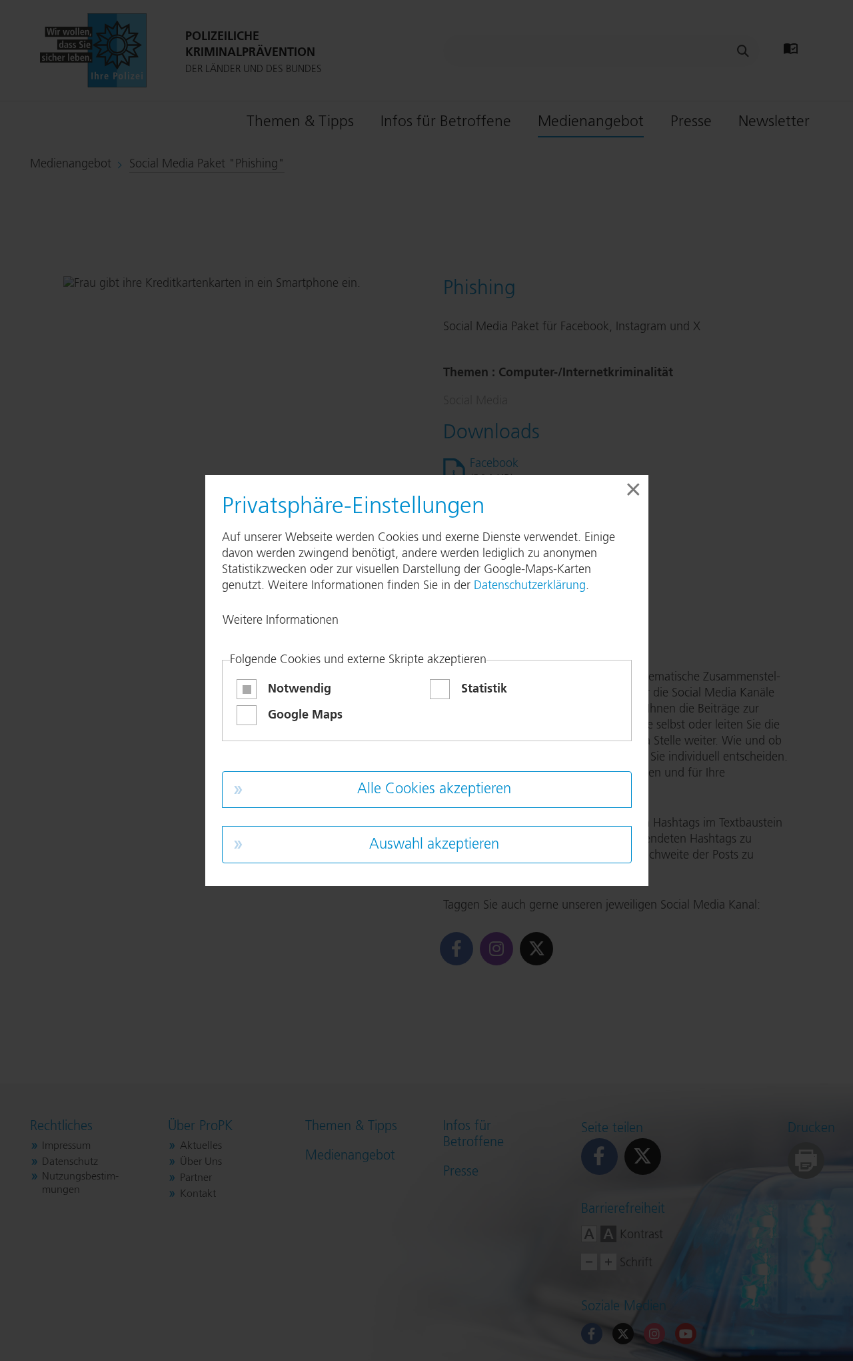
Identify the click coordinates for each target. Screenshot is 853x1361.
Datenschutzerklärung (530, 586)
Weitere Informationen (281, 620)
